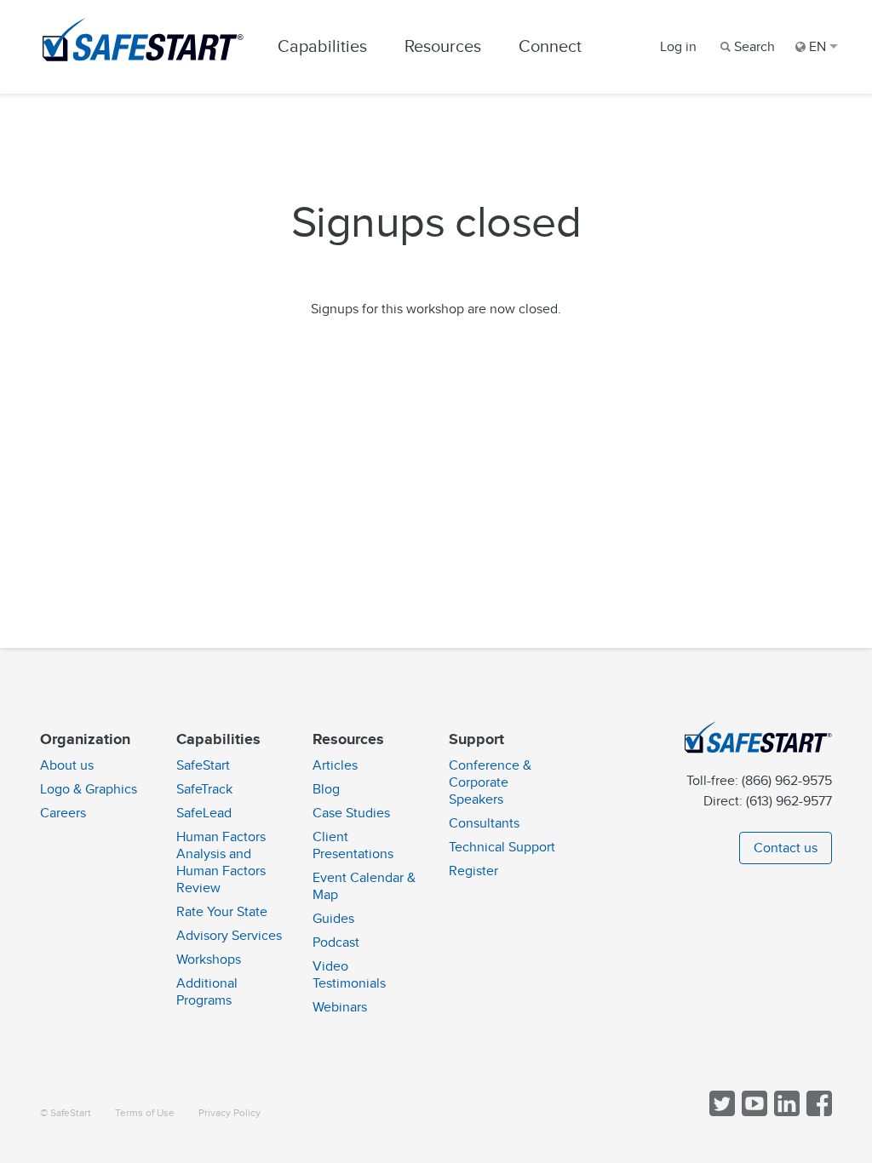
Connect (550, 46)
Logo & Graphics (88, 789)
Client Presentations (353, 845)
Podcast (336, 942)
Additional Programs (207, 992)
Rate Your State (221, 911)
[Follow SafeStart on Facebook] (817, 1112)
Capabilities (322, 46)
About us (67, 765)
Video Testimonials (349, 975)
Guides (333, 918)
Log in (678, 46)
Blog (326, 789)
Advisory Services (229, 935)
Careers (63, 813)
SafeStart (203, 765)
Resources (442, 46)
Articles (335, 765)
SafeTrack (204, 789)
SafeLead (204, 813)
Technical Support (502, 847)
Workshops (208, 959)
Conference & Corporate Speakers (490, 782)
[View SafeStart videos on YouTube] (752, 1112)
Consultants (484, 823)
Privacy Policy (229, 1113)
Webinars (340, 1007)
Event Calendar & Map (364, 886)
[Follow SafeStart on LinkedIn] (785, 1112)
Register (473, 870)
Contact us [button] (786, 847)
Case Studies (351, 813)
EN (817, 46)
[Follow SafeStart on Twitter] (720, 1112)
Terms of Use (145, 1113)
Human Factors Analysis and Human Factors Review (221, 862)
